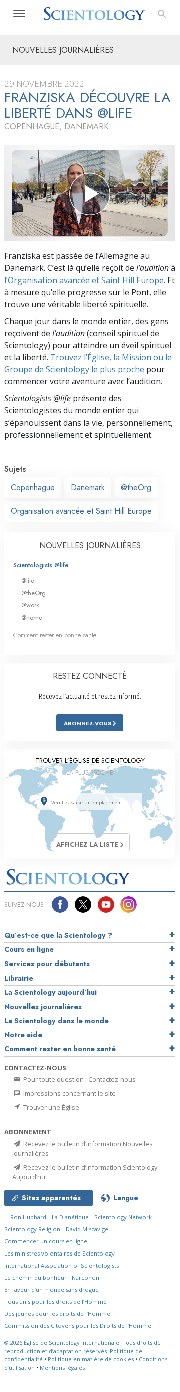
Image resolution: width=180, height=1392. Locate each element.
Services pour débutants (47, 964)
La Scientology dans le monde (56, 1021)
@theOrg (136, 487)
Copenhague (33, 487)
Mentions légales (62, 1367)
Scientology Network (123, 1217)
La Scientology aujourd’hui (50, 992)
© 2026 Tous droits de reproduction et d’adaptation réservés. (82, 1347)
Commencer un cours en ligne (46, 1241)
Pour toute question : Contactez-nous (79, 1079)
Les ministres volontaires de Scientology (59, 1253)
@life (28, 580)
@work (31, 605)
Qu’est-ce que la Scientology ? (58, 935)
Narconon (86, 1277)
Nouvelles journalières (43, 1007)
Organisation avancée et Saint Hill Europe (81, 511)
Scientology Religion (32, 1229)
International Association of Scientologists (61, 1265)
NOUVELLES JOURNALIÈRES (90, 545)
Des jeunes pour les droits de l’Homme (57, 1313)
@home (32, 617)
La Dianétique (70, 1217)
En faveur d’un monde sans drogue (51, 1289)
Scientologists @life (41, 565)
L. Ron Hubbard (25, 1217)
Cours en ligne (29, 949)
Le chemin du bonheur (36, 1277)
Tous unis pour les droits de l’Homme (55, 1301)
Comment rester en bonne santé (55, 635)
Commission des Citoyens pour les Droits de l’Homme (78, 1325)
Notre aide (23, 1035)
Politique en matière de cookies (91, 1359)
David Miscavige (87, 1229)
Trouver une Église (51, 1107)
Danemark (88, 487)
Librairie (19, 978)
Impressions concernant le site (69, 1093)
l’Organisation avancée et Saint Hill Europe (84, 280)
